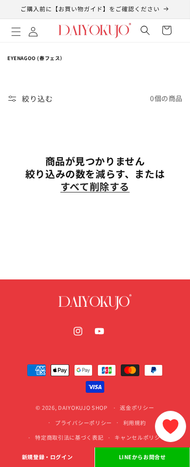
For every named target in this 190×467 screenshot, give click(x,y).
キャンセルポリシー (140, 437)
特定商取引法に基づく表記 (69, 437)
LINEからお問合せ (142, 457)
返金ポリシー (137, 407)
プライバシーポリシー (83, 422)
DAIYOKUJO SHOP (83, 407)
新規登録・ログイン (47, 457)
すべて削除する (95, 186)
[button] (27, 30)
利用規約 (134, 422)
